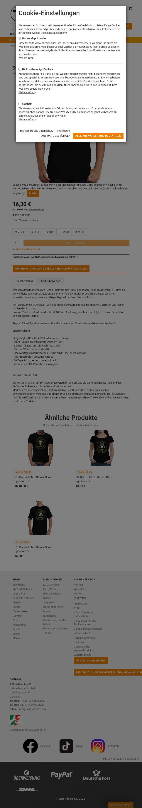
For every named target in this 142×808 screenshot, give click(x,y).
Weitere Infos (26, 57)
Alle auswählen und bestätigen (98, 135)
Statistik (27, 103)
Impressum (63, 130)
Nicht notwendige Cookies (37, 69)
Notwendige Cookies (34, 38)
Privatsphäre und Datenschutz (36, 130)
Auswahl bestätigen (56, 135)
